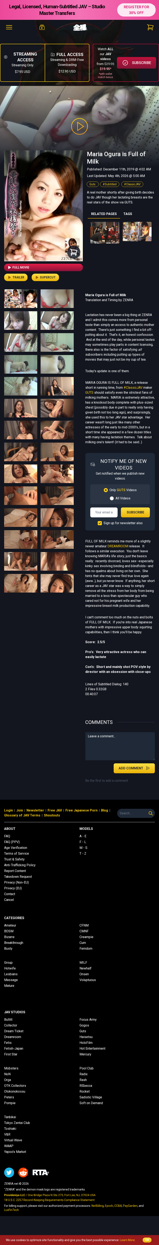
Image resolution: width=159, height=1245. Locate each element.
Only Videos (123, 490)
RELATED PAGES (104, 214)
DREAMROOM (117, 546)
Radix (84, 1074)
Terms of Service (16, 853)
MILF (83, 963)
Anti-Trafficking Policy (20, 865)
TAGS (127, 214)
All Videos (123, 498)
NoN (7, 1074)
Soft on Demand (91, 1103)
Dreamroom (12, 1037)
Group (8, 963)
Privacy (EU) (13, 888)
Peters (9, 1097)
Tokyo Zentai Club (17, 1123)
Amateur (10, 925)
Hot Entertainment (92, 1048)
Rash (83, 1080)
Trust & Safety (14, 859)
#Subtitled (110, 184)
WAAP (8, 1146)
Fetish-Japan (13, 1048)
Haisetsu (86, 1037)
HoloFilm (86, 1043)
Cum (83, 943)
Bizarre (9, 937)
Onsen (84, 974)
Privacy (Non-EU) (16, 882)
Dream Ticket (13, 1031)
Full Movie (20, 267)
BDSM (8, 931)
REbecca (86, 1086)
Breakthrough (13, 943)
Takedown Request (18, 877)
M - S (83, 848)
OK (147, 1240)
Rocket (85, 1091)
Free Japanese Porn (81, 810)
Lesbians (11, 974)
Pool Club (87, 1068)
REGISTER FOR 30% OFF (136, 10)
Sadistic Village (91, 1097)
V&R (7, 1134)
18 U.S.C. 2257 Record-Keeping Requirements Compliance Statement (49, 1200)
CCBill (118, 1205)
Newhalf (86, 968)
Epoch (109, 1205)
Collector (10, 1025)
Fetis (8, 1043)
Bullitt (8, 1020)
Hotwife (10, 968)
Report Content (15, 871)
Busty (8, 948)
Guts (92, 184)
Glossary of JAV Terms (22, 815)
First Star (10, 1054)
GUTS (89, 392)
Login (8, 810)
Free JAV (55, 810)
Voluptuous (88, 980)
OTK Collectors (15, 1086)
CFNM (84, 925)
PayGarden (130, 1205)
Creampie (86, 937)
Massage (11, 980)
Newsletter (35, 810)
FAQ (7, 836)
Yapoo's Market (15, 1152)
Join (19, 810)
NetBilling (98, 1205)
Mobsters (11, 1068)
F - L (83, 842)
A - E (83, 836)
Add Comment (131, 768)
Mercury (85, 1054)
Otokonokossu (14, 1091)
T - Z (83, 853)
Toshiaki (10, 1129)
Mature (9, 986)
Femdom (86, 948)
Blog (104, 810)
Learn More (127, 1240)
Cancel (9, 900)
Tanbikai (10, 1117)
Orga (7, 1080)
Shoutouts (52, 815)
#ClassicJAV (132, 184)
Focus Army (88, 1020)
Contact (9, 894)
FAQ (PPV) (12, 842)
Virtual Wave (13, 1140)
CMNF (84, 931)
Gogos (84, 1025)
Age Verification (15, 848)
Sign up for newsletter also (123, 523)
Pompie (10, 1103)
